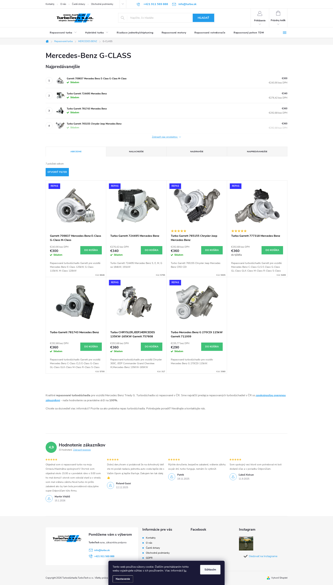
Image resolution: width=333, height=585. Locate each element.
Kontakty (50, 4)
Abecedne (76, 151)
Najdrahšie (196, 151)
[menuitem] (63, 32)
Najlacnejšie (136, 151)
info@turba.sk (102, 550)
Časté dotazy (78, 4)
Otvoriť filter (57, 172)
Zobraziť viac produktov (165, 137)
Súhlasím (210, 569)
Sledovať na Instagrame (263, 556)
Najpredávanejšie (257, 151)
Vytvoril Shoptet (279, 577)
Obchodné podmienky (102, 4)
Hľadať (203, 18)
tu (185, 571)
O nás (63, 4)
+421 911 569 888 (104, 556)
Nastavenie (123, 579)
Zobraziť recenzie (82, 449)
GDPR (149, 558)
